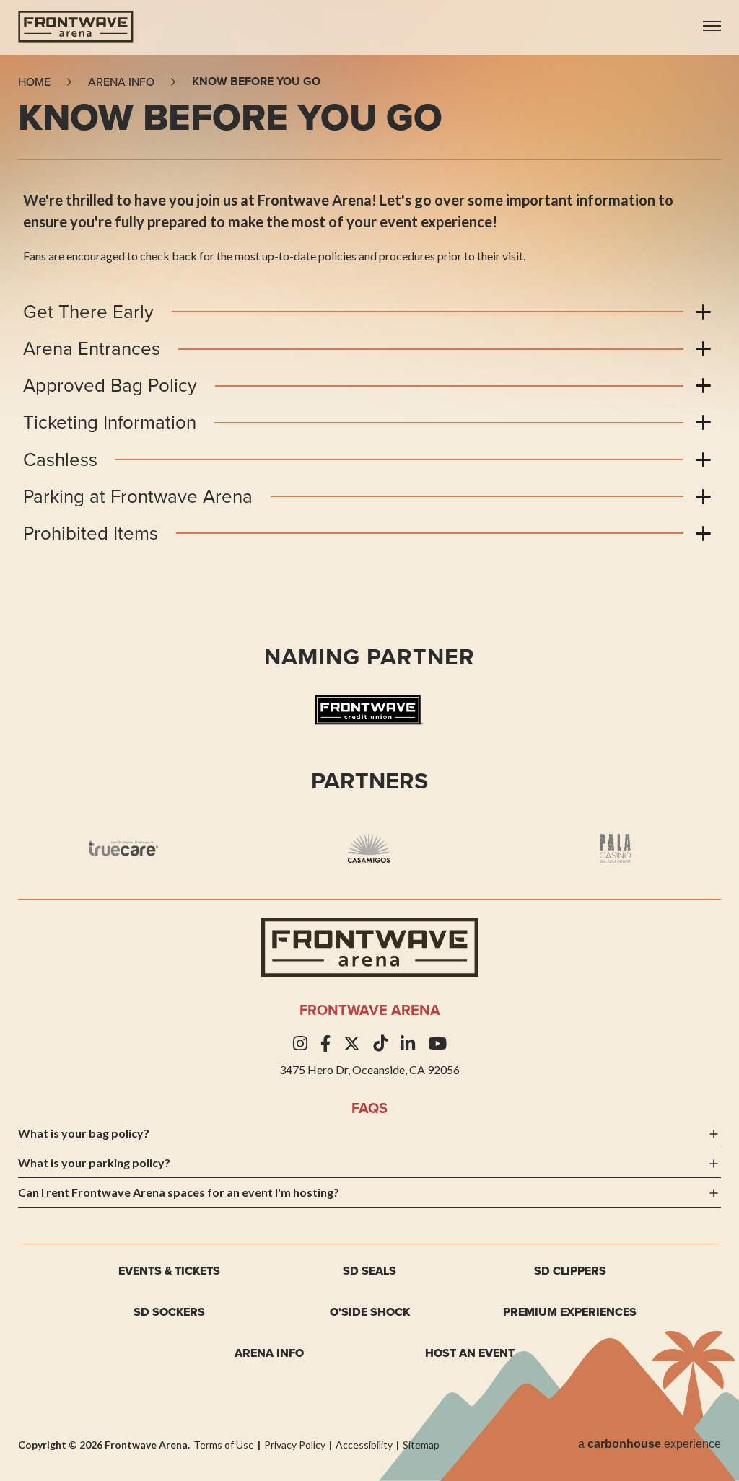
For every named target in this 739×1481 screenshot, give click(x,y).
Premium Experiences (570, 1312)
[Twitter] (352, 1043)
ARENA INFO (121, 81)
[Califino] (614, 848)
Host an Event (470, 1353)
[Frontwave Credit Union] (369, 712)
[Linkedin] (408, 1043)
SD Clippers (570, 1270)
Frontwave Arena (76, 27)
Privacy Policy (294, 1444)
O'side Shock (370, 1312)
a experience (649, 1444)
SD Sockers (169, 1312)
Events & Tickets (169, 1270)
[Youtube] (437, 1043)
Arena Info (269, 1353)
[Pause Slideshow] (708, 811)
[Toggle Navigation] (712, 20)
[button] (32, 848)
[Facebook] (325, 1043)
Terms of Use (223, 1444)
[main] (369, 381)
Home (34, 81)
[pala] (368, 848)
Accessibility (364, 1444)
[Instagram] (300, 1043)
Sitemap (421, 1444)
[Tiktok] (380, 1043)
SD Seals (369, 1270)
